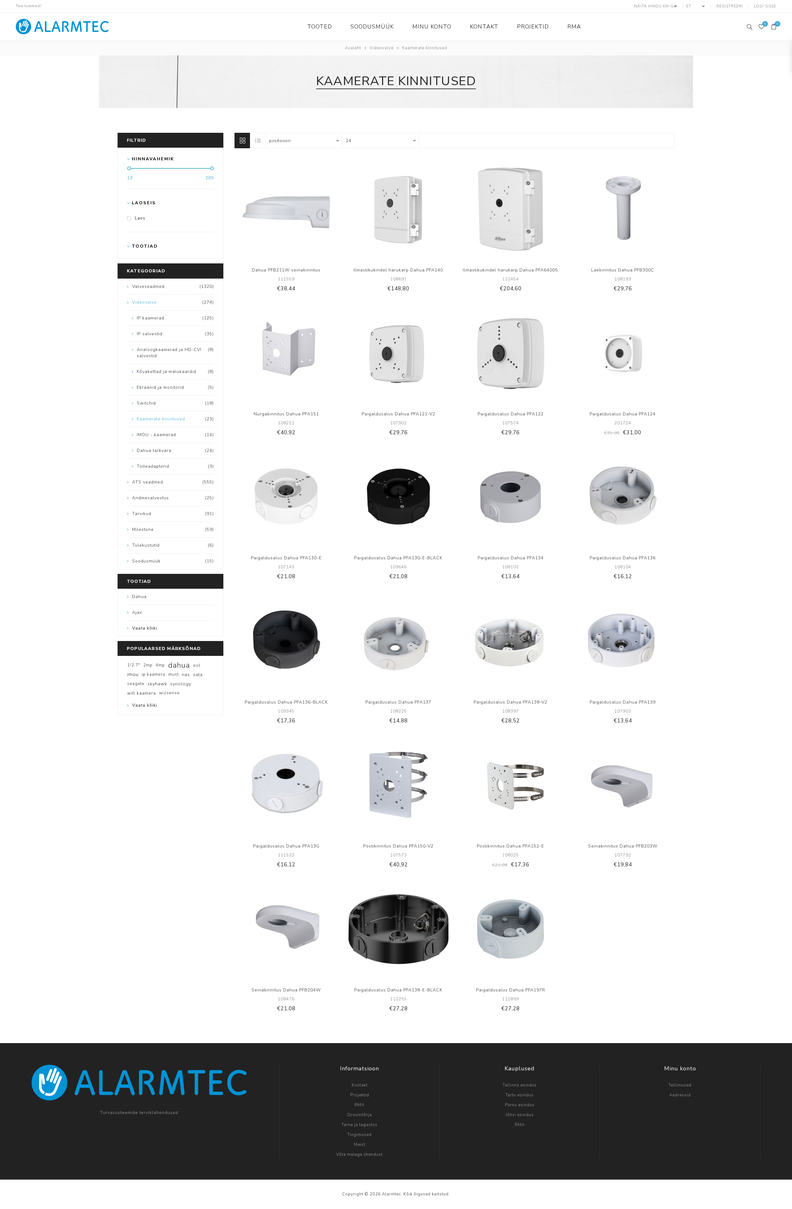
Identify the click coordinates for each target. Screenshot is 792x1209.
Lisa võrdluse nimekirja (279, 209)
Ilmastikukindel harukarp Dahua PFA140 (398, 270)
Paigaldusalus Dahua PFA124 (623, 414)
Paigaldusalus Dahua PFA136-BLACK (286, 702)
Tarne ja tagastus (359, 1125)
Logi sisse (765, 6)
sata (198, 674)
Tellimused (680, 1085)
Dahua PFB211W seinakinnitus (286, 270)
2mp (148, 665)
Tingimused (359, 1135)
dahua (179, 665)
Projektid (359, 1095)
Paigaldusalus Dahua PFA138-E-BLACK (398, 990)
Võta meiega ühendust (359, 1154)
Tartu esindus (520, 1095)
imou (133, 674)
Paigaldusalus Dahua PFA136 (623, 558)
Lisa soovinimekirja (292, 209)
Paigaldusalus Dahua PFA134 (511, 558)
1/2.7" (133, 665)
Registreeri (730, 6)
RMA (359, 1105)
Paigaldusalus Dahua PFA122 (511, 414)
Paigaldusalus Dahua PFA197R (510, 990)
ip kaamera (153, 674)
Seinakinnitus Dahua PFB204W (286, 990)
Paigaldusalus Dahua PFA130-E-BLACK (398, 558)
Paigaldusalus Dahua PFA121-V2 (398, 414)
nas (186, 674)
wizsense (169, 693)
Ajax (137, 612)
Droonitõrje (359, 1115)
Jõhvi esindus (520, 1115)
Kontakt (360, 1085)
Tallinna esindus (520, 1085)
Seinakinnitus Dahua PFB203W (622, 846)
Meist (359, 1144)
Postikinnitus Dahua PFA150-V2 (398, 846)
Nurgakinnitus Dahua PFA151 (286, 414)
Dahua (139, 597)
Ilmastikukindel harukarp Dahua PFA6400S (510, 270)
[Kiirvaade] (267, 209)
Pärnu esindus (520, 1105)
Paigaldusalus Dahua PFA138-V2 (510, 702)
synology (180, 684)
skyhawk (157, 684)
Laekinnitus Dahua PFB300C (622, 270)
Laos (140, 218)
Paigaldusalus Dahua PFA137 (398, 702)
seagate (135, 684)
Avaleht (353, 48)
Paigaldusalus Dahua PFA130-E (286, 558)
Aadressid (680, 1095)
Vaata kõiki (144, 628)
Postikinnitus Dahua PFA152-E (510, 846)
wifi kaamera (141, 693)
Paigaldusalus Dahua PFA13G (286, 846)
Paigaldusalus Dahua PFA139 (623, 702)
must (173, 674)
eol (196, 665)
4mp (160, 665)
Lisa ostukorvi (305, 209)
